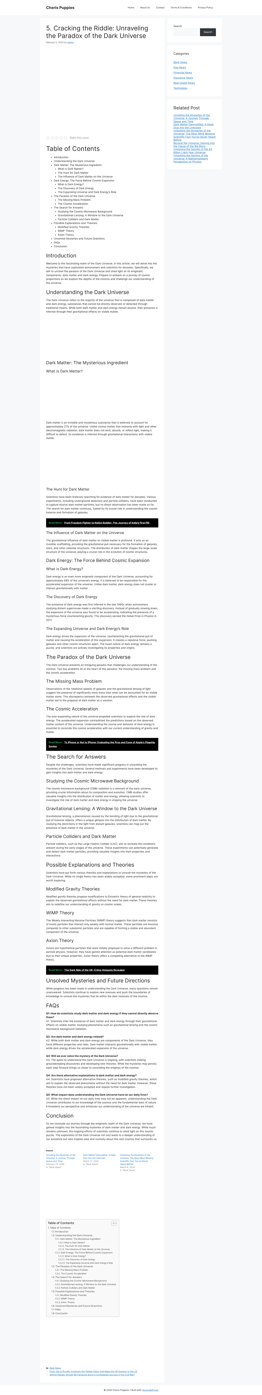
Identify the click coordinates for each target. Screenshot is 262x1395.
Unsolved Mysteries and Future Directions (78, 1305)
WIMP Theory (68, 1298)
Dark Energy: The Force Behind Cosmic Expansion (87, 1252)
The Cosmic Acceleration (74, 1273)
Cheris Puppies (60, 7)
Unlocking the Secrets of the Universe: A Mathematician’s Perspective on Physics (190, 158)
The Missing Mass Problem (74, 1270)
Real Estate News (184, 82)
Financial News (182, 72)
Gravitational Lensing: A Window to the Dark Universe (88, 1284)
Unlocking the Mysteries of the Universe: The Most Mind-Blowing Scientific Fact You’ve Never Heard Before (194, 135)
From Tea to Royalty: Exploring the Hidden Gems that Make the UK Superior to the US (93, 1371)
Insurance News (183, 77)
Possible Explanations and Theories (75, 1291)
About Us (145, 7)
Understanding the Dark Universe (73, 1235)
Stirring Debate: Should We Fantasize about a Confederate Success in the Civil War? (92, 1374)
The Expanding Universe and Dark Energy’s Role (89, 1263)
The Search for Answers (68, 1277)
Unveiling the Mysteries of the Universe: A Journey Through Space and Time (61, 1158)
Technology (180, 88)
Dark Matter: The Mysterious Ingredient (80, 1239)
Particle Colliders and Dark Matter (78, 1287)
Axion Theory (68, 1302)
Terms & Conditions (181, 7)
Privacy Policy (205, 7)
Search (177, 26)
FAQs (58, 1309)
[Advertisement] (102, 70)
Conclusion (61, 1313)
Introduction (61, 1231)
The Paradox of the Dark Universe (74, 1266)
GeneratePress (150, 1390)
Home (131, 7)
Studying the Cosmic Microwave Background (83, 1280)
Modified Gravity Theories (73, 1295)
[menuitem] (194, 118)
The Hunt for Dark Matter (77, 1246)
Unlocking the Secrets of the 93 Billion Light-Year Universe (192, 151)
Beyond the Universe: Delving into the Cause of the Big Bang (194, 145)
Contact (160, 7)
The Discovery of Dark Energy (80, 1259)
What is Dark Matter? (74, 1242)
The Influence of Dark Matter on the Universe (87, 1249)
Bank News (55, 1368)
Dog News (179, 67)
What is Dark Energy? (75, 1256)
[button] (112, 1223)
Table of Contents (60, 1227)
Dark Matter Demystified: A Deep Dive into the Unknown (193, 126)
